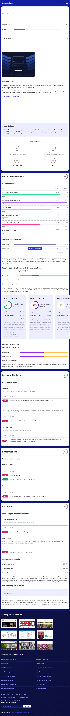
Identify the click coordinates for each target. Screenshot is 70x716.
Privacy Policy (5, 700)
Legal (25, 694)
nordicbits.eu (7, 14)
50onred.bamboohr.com (43, 680)
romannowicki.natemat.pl (44, 676)
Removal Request (23, 697)
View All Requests (35, 248)
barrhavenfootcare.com (8, 684)
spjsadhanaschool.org (42, 672)
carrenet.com (40, 663)
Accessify (8, 3)
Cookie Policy (16, 700)
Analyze (27, 706)
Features (10, 694)
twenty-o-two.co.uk (42, 684)
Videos (3, 694)
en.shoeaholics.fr (41, 688)
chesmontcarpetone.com (9, 676)
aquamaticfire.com (42, 659)
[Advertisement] (35, 46)
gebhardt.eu (5, 663)
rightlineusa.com (6, 668)
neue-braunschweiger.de (8, 659)
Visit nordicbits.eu (9, 96)
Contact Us (18, 694)
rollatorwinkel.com (7, 680)
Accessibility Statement (8, 697)
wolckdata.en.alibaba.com (44, 668)
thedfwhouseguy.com (8, 672)
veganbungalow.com (7, 688)
